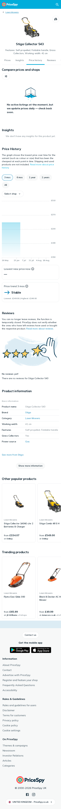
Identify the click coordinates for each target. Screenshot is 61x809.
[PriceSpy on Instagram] (34, 794)
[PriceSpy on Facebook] (27, 794)
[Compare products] (55, 19)
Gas (27, 441)
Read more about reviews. (40, 328)
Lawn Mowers (12, 12)
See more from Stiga (12, 454)
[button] (6, 76)
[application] (30, 231)
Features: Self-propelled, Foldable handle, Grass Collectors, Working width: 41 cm (30, 52)
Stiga (28, 412)
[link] (19, 513)
